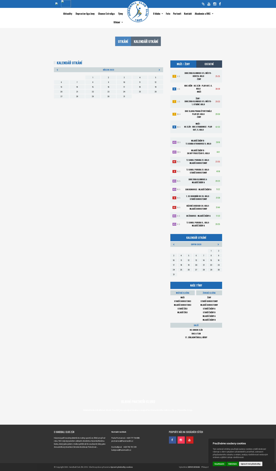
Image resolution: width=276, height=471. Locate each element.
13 (61, 87)
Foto (168, 13)
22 (93, 91)
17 (124, 87)
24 (124, 91)
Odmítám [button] (232, 464)
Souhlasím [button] (219, 464)
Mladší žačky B (209, 319)
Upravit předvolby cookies (122, 467)
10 (124, 82)
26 (156, 91)
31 (124, 96)
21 (77, 91)
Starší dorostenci (182, 301)
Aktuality (67, 13)
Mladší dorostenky (209, 304)
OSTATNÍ (209, 64)
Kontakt (188, 13)
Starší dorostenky (209, 301)
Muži (183, 297)
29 (93, 96)
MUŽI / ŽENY (183, 64)
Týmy (120, 13)
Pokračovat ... (93, 447)
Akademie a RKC (202, 13)
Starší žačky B (209, 312)
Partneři (177, 13)
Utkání (117, 22)
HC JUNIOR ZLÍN (196, 329)
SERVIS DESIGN (194, 467)
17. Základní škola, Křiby (196, 337)
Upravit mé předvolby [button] (251, 464)
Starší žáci (182, 308)
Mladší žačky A (209, 316)
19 (155, 87)
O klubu (156, 13)
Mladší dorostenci (182, 304)
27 (61, 96)
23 (108, 91)
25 (140, 91)
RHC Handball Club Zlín (178, 425)
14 (77, 87)
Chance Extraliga (106, 13)
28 (77, 96)
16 (108, 87)
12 (155, 82)
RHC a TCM (196, 333)
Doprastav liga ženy (85, 13)
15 (93, 87)
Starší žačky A (209, 308)
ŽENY (209, 297)
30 (108, 96)
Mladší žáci (182, 312)
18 (140, 87)
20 (61, 91)
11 (139, 82)
